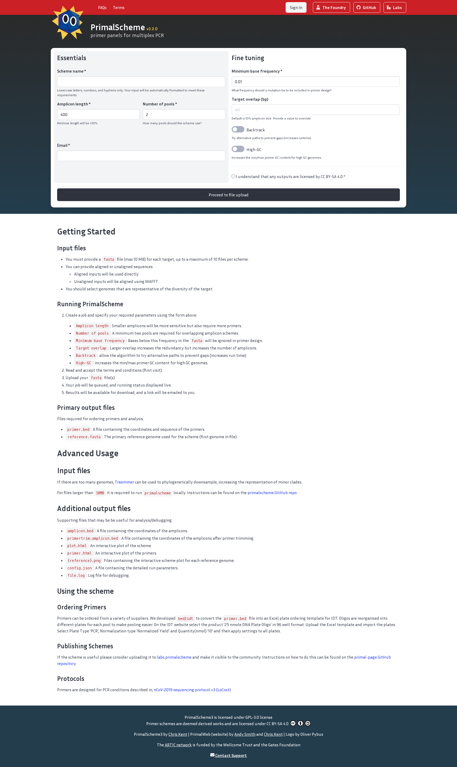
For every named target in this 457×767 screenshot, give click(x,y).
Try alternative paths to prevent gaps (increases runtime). (272, 138)
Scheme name (71, 71)
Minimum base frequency (257, 71)
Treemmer (124, 482)
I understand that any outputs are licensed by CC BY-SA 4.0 (290, 176)
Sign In (296, 7)
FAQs (102, 7)
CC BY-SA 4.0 (278, 723)
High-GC (253, 149)
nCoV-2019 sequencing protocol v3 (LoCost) (192, 689)
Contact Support (230, 755)
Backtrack (255, 129)
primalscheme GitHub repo (272, 492)
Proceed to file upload (229, 194)
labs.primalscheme (174, 657)
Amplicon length (73, 104)
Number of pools (160, 104)
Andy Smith (244, 734)
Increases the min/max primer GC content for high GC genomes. (277, 157)
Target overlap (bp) (250, 99)
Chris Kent (177, 734)
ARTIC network (178, 744)
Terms (119, 7)
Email (63, 145)
